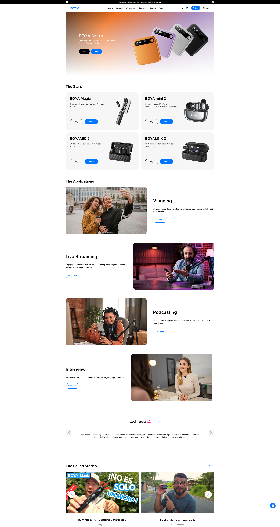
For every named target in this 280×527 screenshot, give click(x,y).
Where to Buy (130, 8)
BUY (84, 50)
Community (143, 8)
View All (211, 466)
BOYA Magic (80, 98)
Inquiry (96, 50)
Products (110, 8)
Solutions (119, 8)
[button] (133, 68)
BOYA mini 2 (155, 98)
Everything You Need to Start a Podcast (95, 42)
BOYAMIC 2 (80, 138)
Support (153, 8)
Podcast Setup (94, 37)
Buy (76, 122)
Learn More (160, 220)
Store (197, 8)
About (161, 8)
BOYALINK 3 (155, 138)
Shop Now (157, 2)
